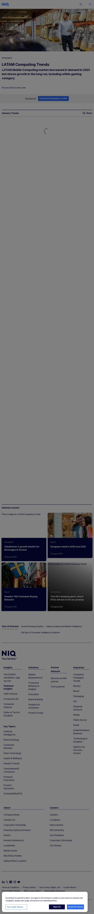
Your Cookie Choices (15, 907)
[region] (45, 902)
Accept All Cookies (75, 907)
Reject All (57, 907)
